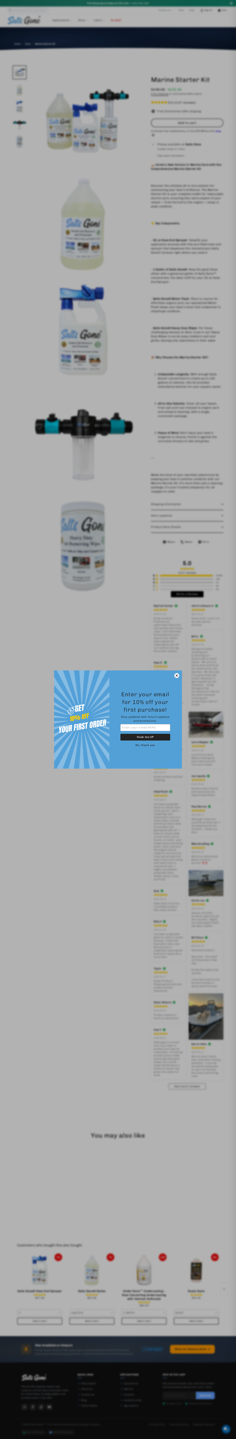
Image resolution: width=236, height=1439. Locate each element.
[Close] (176, 675)
